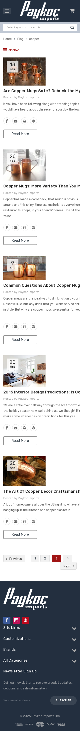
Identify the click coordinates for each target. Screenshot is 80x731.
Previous (15, 559)
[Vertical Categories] (7, 11)
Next (67, 566)
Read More (20, 134)
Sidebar (14, 50)
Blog (20, 39)
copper (34, 39)
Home (7, 39)
